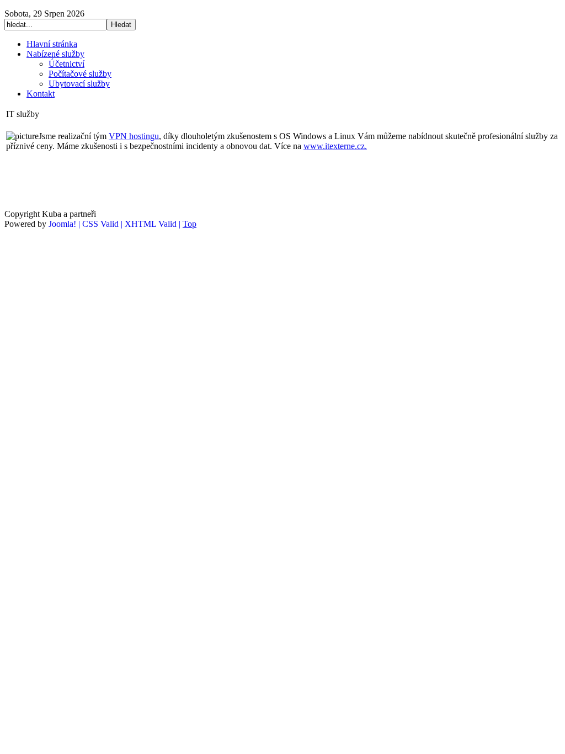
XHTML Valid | (154, 224)
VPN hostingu (134, 136)
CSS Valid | (103, 224)
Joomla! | (65, 224)
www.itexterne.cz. (335, 146)
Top (189, 224)
